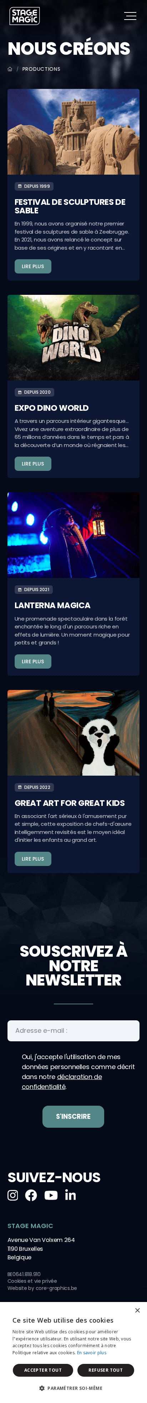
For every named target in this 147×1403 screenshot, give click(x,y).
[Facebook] (31, 1195)
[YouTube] (51, 1195)
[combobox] (122, 1310)
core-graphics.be (56, 1288)
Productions (41, 69)
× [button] (137, 1310)
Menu (130, 15)
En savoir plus (91, 1353)
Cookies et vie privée (32, 1281)
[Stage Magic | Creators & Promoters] (25, 16)
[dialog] (73, 1352)
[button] (73, 1388)
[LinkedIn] (70, 1195)
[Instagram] (12, 1195)
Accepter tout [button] (43, 1370)
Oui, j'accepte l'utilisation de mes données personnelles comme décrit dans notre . (78, 1071)
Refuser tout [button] (105, 1370)
